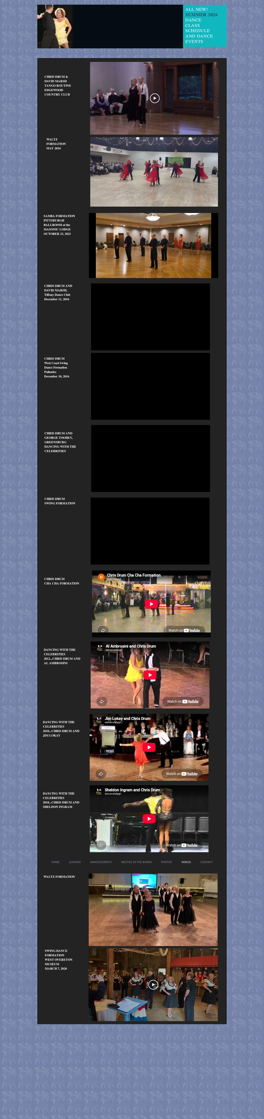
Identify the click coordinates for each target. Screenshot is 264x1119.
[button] (213, 202)
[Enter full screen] (212, 272)
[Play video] (155, 98)
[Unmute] (100, 272)
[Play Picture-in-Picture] (206, 272)
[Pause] (93, 272)
